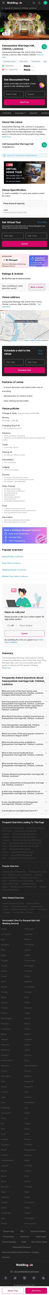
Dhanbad (28, 971)
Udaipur (27, 1124)
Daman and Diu (30, 1223)
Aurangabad (29, 1218)
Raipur (3, 1192)
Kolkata (4, 1087)
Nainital (4, 987)
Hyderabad (28, 1081)
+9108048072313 (8, 147)
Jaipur (3, 1097)
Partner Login (8, 1231)
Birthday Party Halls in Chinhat (23, 909)
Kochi (26, 1176)
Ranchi (3, 1176)
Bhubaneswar (30, 1150)
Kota (3, 939)
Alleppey (4, 1039)
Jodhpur (27, 1171)
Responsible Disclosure (22, 1247)
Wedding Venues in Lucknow (14, 570)
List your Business (9, 1242)
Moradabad (5, 1076)
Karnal (3, 1181)
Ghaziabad (5, 1108)
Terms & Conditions (38, 1231)
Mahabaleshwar (30, 1066)
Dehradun (5, 1187)
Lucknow (28, 1097)
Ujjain (3, 1218)
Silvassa (27, 1071)
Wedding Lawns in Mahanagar (14, 872)
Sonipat (4, 1071)
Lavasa (4, 976)
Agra (3, 1129)
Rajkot (27, 1192)
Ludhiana (4, 1139)
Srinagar (4, 992)
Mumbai (27, 1076)
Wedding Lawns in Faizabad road (23, 887)
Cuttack (27, 1213)
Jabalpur (4, 1202)
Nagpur (27, 1113)
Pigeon (26, 340)
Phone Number (26, 625)
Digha (3, 950)
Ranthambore (6, 1060)
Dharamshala (29, 961)
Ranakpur (28, 1008)
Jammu (27, 950)
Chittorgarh (29, 929)
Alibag (3, 997)
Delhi (3, 1081)
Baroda (27, 1139)
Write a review (36, 287)
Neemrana (5, 1045)
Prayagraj (28, 1187)
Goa (26, 1108)
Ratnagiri (28, 992)
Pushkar (4, 1013)
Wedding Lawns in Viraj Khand (20, 875)
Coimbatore (29, 1202)
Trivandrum (5, 1029)
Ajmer (3, 982)
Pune (26, 1092)
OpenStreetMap (36, 340)
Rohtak (4, 929)
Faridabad (28, 1145)
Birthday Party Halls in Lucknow (15, 576)
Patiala (27, 1003)
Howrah (27, 1181)
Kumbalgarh (29, 966)
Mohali (3, 1034)
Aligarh (27, 955)
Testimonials (41, 1237)
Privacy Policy (8, 1237)
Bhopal (4, 1150)
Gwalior (27, 1197)
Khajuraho (5, 1066)
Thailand (4, 1008)
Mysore (27, 1024)
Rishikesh (5, 1055)
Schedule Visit (24, 370)
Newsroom (24, 1237)
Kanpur (27, 1129)
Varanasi (4, 1155)
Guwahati (5, 1166)
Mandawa (5, 945)
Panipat (4, 1223)
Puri (26, 1118)
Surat (3, 1134)
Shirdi (26, 1060)
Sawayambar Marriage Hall (13, 828)
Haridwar (28, 1055)
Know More (42, 222)
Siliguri (27, 1208)
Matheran (28, 982)
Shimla (4, 1208)
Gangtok (4, 1003)
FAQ (22, 1231)
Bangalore (28, 1087)
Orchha (27, 976)
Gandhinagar (6, 1213)
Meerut (4, 1171)
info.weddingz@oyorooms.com (26, 1272)
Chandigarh (5, 1113)
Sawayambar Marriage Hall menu (22, 858)
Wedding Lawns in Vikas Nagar (21, 881)
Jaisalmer (28, 934)
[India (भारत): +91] (11, 625)
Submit (24, 244)
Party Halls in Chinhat (19, 906)
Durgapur (4, 961)
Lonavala (28, 1039)
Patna (3, 1118)
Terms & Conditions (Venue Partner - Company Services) (20, 1254)
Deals (24, 1242)
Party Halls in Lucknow (11, 563)
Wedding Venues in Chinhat (13, 903)
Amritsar (28, 1155)
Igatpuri (27, 1045)
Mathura (27, 939)
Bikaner (27, 1034)
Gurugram (5, 1145)
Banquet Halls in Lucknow (12, 556)
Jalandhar (5, 1197)
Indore (3, 1103)
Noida (26, 1134)
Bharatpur (5, 1024)
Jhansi (27, 1050)
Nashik (27, 1160)
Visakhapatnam (7, 1160)
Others (27, 1029)
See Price (24, 102)
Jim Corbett (5, 934)
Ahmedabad (29, 1103)
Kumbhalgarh (6, 1018)
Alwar (3, 955)
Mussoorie (5, 1050)
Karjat (26, 997)
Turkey (27, 1013)
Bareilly (4, 971)
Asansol (27, 1018)
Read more (6, 137)
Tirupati (4, 966)
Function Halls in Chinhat (22, 912)
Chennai (4, 1092)
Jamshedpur (29, 987)
